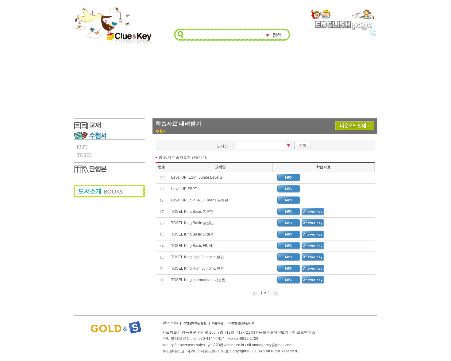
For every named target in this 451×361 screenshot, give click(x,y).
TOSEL (84, 155)
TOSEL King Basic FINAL (192, 246)
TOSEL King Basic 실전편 (192, 223)
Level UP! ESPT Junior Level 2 (196, 177)
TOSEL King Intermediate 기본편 (198, 280)
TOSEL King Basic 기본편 (192, 211)
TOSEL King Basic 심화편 (192, 234)
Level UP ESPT (184, 189)
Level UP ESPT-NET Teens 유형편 (200, 200)
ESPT (82, 147)
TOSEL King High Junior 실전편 (197, 268)
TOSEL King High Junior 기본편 (197, 257)
